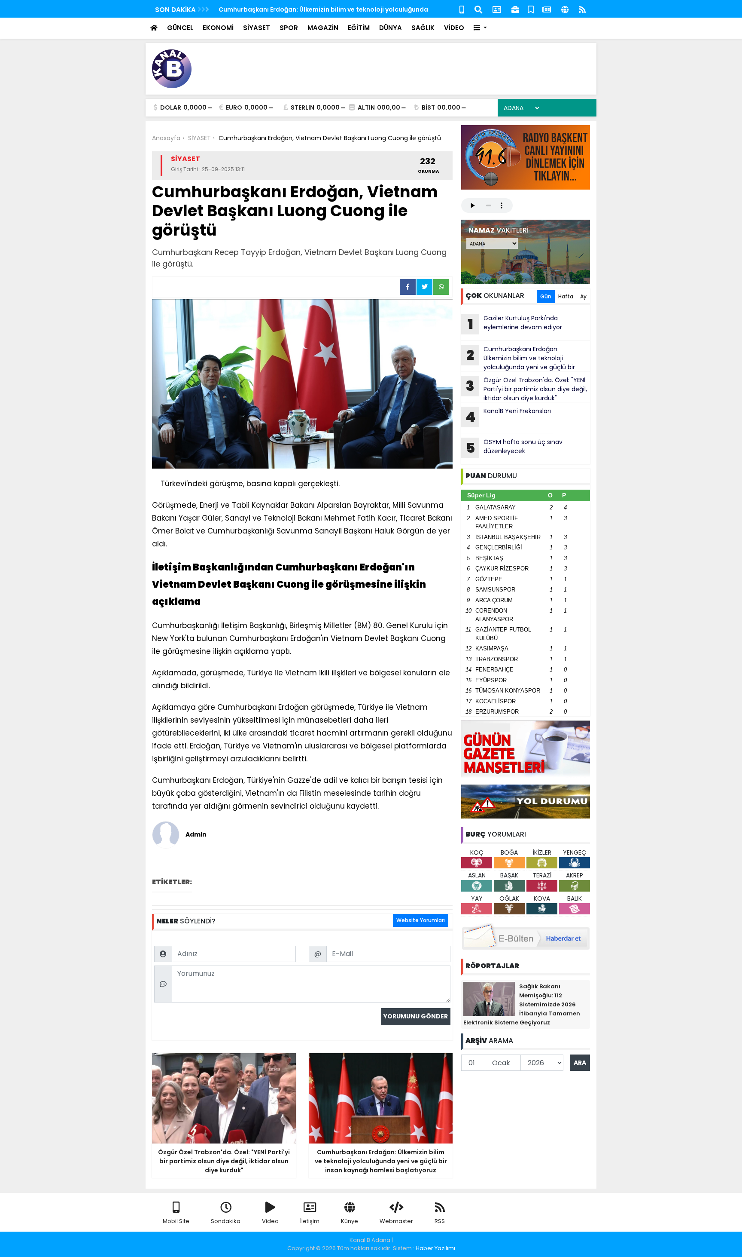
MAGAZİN (322, 27)
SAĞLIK (423, 27)
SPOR (289, 27)
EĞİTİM (359, 27)
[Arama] (478, 8)
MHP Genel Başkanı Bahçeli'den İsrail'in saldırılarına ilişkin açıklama (324, 9)
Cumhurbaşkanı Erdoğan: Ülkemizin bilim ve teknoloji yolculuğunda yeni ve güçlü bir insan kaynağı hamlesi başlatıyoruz (518, 358)
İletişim (309, 1221)
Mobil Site (176, 1221)
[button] (480, 28)
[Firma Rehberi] (515, 8)
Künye (349, 1221)
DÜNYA (390, 27)
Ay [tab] (583, 296)
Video (270, 1221)
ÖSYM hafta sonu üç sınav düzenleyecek (514, 447)
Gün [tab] (545, 296)
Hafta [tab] (565, 296)
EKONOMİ (218, 27)
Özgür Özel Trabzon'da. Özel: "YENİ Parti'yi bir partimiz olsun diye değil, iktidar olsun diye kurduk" (526, 389)
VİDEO (454, 27)
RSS (440, 1221)
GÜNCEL (180, 27)
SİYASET (256, 27)
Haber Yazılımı (435, 1248)
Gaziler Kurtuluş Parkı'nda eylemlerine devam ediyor (515, 324)
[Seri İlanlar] (530, 8)
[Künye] (565, 8)
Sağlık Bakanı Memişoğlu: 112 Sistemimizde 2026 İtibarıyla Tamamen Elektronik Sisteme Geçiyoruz (521, 1004)
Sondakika (225, 1221)
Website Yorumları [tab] (420, 920)
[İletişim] (496, 8)
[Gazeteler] (546, 8)
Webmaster (396, 1221)
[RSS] (582, 8)
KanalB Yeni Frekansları (508, 416)
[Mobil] (461, 8)
